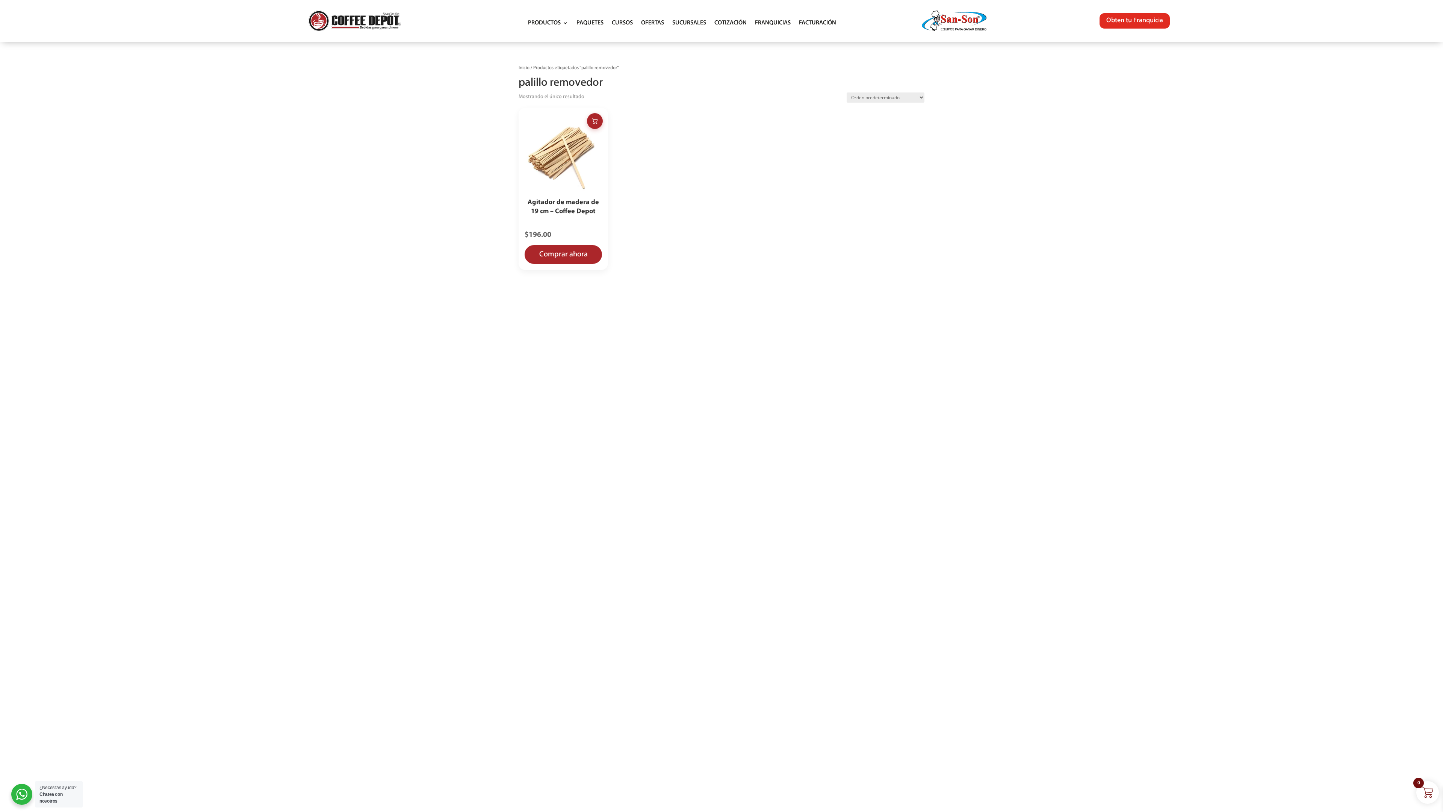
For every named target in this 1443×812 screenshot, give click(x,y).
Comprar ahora (563, 254)
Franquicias (773, 23)
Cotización (730, 23)
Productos (544, 23)
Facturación (817, 23)
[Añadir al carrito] (595, 121)
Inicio (524, 67)
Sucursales (689, 23)
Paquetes (590, 23)
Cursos (622, 23)
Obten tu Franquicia (1134, 20)
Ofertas (652, 23)
